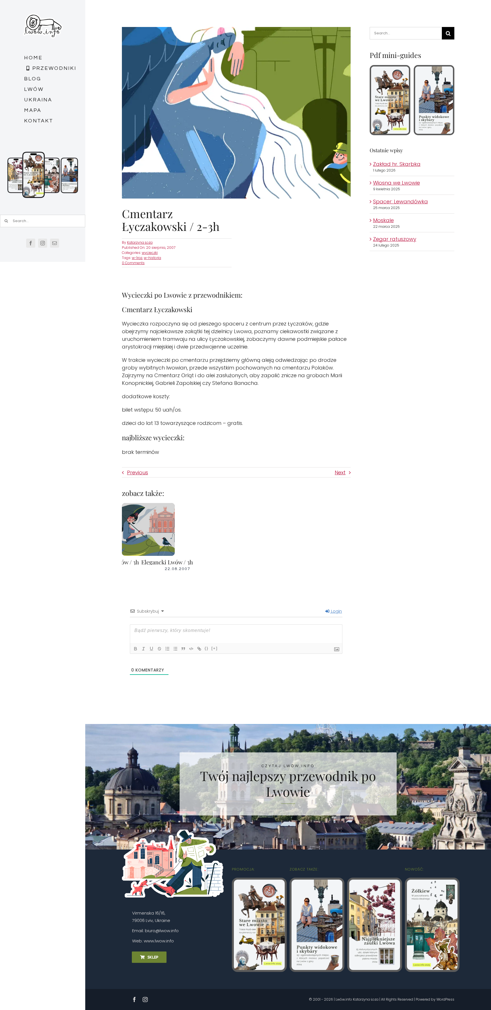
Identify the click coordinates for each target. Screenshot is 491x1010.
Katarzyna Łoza (140, 242)
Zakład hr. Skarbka (397, 164)
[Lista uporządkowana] (167, 648)
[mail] (54, 243)
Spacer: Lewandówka (400, 201)
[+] (214, 648)
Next (340, 472)
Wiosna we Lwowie (396, 182)
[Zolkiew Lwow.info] (432, 882)
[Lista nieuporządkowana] (175, 648)
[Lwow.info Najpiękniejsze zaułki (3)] (374, 882)
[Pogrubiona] (136, 648)
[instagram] (42, 243)
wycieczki (150, 252)
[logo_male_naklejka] (43, 10)
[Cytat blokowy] (183, 648)
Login (336, 611)
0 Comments (133, 262)
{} (207, 648)
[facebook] (30, 243)
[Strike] (159, 648)
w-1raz (137, 257)
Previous (137, 472)
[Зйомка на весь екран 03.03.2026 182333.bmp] (43, 152)
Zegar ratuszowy (394, 239)
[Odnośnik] (199, 648)
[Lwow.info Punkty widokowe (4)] (434, 68)
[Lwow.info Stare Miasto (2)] (390, 68)
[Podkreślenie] (151, 648)
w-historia (152, 257)
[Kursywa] (143, 648)
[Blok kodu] (191, 648)
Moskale (383, 220)
